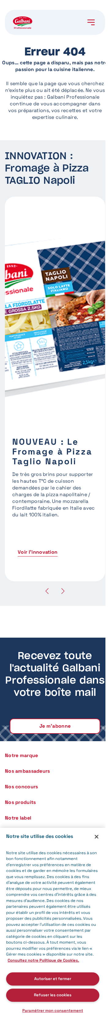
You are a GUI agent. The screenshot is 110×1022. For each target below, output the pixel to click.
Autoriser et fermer (52, 978)
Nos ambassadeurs (27, 771)
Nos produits (20, 802)
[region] (52, 925)
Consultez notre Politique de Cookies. (43, 960)
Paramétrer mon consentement (52, 1010)
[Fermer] (96, 836)
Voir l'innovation (37, 552)
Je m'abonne (55, 726)
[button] (63, 591)
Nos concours (21, 786)
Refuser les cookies (53, 994)
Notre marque (21, 755)
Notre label (18, 818)
